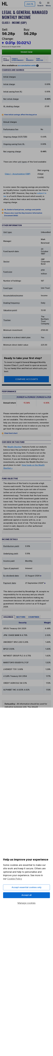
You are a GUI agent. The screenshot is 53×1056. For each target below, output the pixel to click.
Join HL (29, 4)
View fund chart (10, 433)
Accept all (26, 895)
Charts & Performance (17, 59)
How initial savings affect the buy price (20, 115)
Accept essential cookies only (27, 887)
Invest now (26, 52)
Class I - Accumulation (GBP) (17, 174)
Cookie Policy (14, 878)
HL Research (29, 59)
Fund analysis (39, 59)
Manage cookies (26, 903)
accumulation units (27, 65)
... (46, 59)
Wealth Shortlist (14, 447)
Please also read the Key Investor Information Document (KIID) (23, 214)
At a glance (6, 59)
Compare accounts (26, 379)
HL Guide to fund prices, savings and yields (22, 210)
